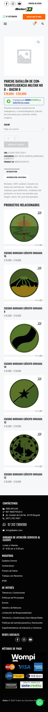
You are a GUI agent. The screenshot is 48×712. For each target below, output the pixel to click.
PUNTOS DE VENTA (35, 3)
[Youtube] (19, 3)
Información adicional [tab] (17, 177)
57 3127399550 (11, 16)
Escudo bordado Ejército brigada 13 (23, 420)
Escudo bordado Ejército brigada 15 (23, 254)
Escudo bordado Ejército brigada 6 (23, 310)
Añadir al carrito (16, 144)
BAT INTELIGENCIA (24, 156)
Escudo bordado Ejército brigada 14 (23, 365)
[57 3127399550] (4, 16)
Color (7, 124)
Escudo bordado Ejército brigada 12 (23, 476)
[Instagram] (13, 3)
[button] (5, 23)
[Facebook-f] (6, 3)
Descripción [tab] (12, 171)
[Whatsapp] (39, 702)
